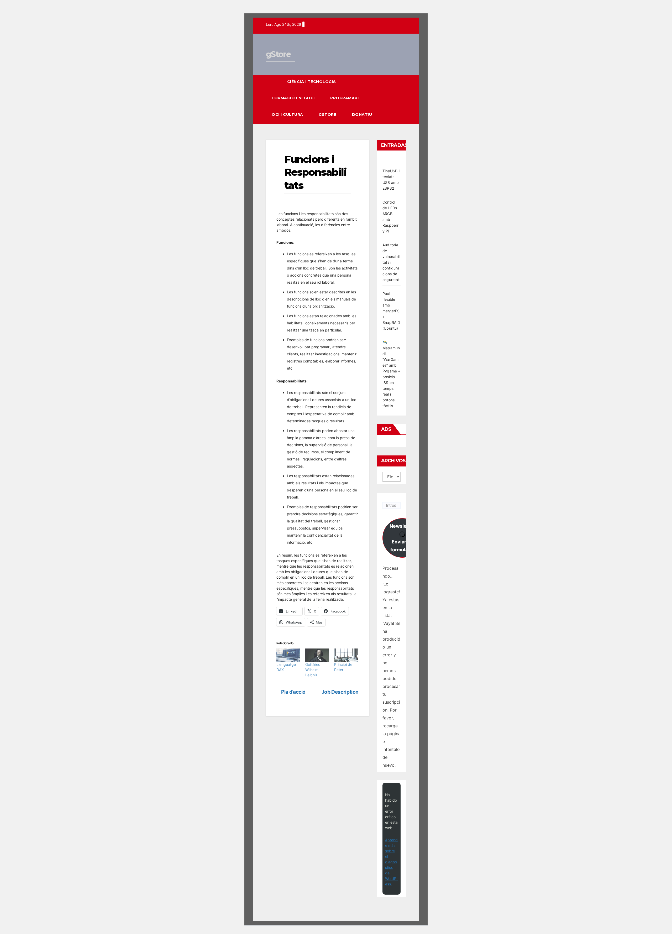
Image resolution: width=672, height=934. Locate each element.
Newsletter (402, 537)
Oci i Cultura (288, 114)
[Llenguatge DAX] (288, 655)
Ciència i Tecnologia (312, 81)
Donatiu (362, 114)
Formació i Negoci (294, 98)
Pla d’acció (293, 692)
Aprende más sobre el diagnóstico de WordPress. (391, 862)
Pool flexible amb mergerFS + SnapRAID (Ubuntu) (391, 310)
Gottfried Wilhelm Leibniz (313, 669)
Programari (345, 98)
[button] (392, 99)
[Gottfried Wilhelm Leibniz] (317, 655)
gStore (278, 54)
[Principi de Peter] (346, 655)
